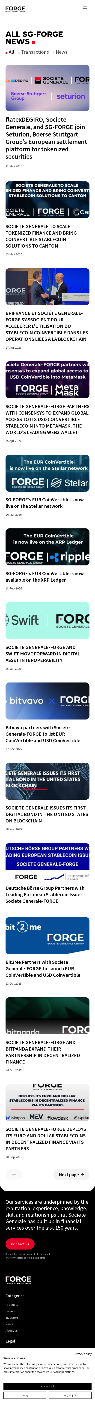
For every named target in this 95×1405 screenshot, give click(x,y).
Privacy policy (83, 1354)
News (61, 52)
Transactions (34, 52)
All (11, 52)
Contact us (20, 1244)
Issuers (11, 1311)
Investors (12, 1317)
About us (12, 1330)
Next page (69, 1174)
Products (12, 1305)
